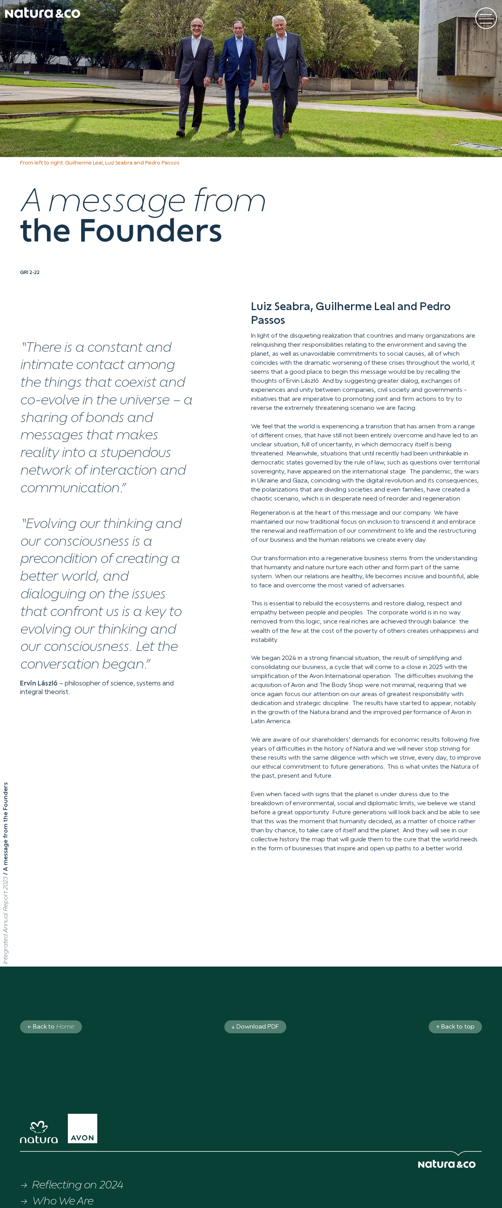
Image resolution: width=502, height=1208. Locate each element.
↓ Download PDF (255, 1027)
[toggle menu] (486, 18)
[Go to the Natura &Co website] (44, 1134)
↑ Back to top (456, 1027)
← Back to (50, 1027)
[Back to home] (42, 12)
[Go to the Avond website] (87, 1131)
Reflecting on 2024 (77, 1185)
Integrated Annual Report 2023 (6, 919)
